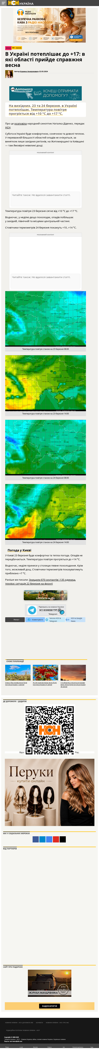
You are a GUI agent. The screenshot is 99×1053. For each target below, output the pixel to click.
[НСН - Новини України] (45, 610)
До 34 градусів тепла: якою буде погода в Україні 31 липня (45, 684)
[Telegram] (42, 839)
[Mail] (63, 839)
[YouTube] (56, 839)
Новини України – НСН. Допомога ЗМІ (19, 1022)
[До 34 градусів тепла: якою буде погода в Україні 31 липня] (45, 672)
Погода (18, 47)
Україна (8, 48)
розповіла (20, 123)
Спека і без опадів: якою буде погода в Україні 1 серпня (16, 684)
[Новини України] (21, 2)
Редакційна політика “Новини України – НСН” (23, 1030)
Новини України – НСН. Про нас (57, 1022)
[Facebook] (36, 839)
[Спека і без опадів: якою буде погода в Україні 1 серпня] (18, 672)
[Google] (49, 839)
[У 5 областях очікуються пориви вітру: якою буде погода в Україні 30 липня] (73, 672)
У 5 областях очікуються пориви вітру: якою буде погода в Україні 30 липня (73, 685)
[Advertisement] (45, 173)
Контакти (39, 1022)
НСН (7, 127)
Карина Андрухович (29, 71)
